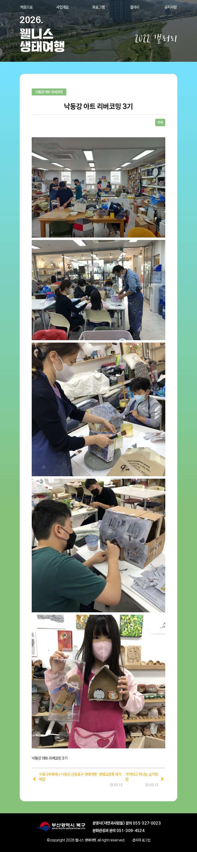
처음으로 (26, 7)
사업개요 (62, 7)
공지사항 (170, 7)
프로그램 (98, 7)
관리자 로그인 (141, 840)
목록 (160, 122)
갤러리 (134, 7)
